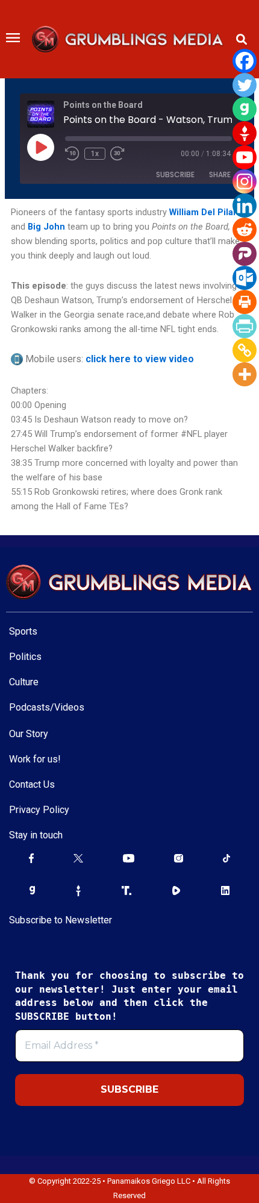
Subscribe (175, 174)
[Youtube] (244, 157)
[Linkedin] (244, 205)
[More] (244, 374)
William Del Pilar (203, 212)
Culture (24, 682)
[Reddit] (244, 230)
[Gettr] (244, 133)
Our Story (28, 734)
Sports (23, 631)
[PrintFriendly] (244, 326)
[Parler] (244, 254)
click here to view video (140, 359)
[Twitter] (244, 85)
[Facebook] (244, 61)
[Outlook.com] (244, 278)
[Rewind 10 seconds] (72, 153)
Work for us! (35, 759)
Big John (46, 226)
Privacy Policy (39, 809)
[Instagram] (244, 181)
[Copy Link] (244, 350)
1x (95, 153)
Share (220, 174)
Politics (25, 656)
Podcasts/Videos (46, 707)
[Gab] (244, 109)
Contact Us (32, 784)
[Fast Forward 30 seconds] (124, 153)
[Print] (244, 302)
